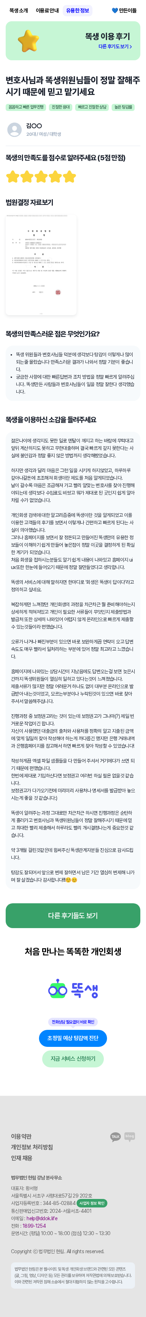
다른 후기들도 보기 (73, 915)
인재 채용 (22, 1158)
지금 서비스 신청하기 (73, 1058)
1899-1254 (34, 1226)
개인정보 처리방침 (32, 1147)
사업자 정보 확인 (91, 1203)
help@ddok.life (42, 1218)
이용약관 (21, 1136)
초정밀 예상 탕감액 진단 (73, 1038)
